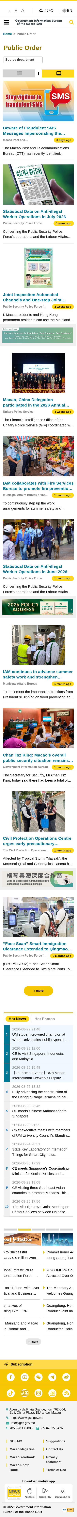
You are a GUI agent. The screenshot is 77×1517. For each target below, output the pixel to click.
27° (49, 10)
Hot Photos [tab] (45, 1019)
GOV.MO (16, 1441)
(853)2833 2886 (21, 1428)
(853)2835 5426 (51, 1428)
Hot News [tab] (17, 1019)
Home (7, 34)
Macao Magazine (22, 1449)
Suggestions (55, 1441)
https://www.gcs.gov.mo (27, 1417)
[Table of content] (5, 22)
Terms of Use (56, 1470)
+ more (65, 1341)
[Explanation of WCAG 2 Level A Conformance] (68, 1509)
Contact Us (54, 1449)
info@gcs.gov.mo (23, 1423)
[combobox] (23, 60)
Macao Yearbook (22, 1457)
